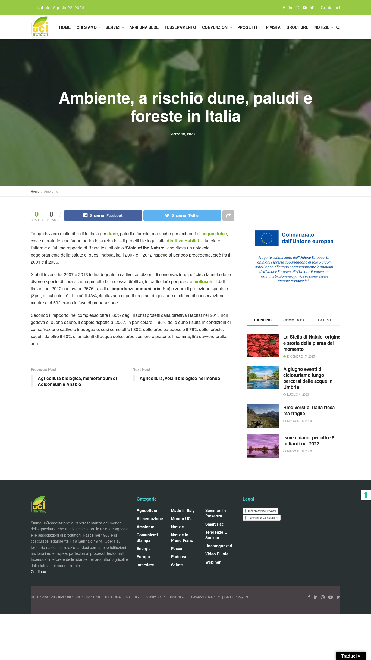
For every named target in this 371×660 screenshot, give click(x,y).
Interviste (145, 564)
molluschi (203, 281)
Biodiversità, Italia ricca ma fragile (309, 410)
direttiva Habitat (183, 240)
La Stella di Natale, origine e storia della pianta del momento (311, 342)
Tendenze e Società (216, 534)
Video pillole (216, 553)
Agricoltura (147, 510)
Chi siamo (87, 27)
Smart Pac (214, 524)
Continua (38, 571)
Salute (177, 564)
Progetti (247, 27)
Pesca (176, 548)
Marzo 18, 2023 (182, 133)
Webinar (213, 562)
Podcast (178, 556)
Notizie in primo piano (182, 537)
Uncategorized (218, 545)
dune (112, 233)
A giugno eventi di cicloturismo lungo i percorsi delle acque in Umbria (307, 378)
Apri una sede (144, 27)
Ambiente (51, 191)
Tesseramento (180, 27)
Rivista (273, 27)
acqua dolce (213, 233)
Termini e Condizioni (263, 518)
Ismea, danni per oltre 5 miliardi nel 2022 (308, 440)
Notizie (321, 27)
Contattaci (330, 7)
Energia (144, 548)
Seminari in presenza (215, 513)
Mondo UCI (181, 518)
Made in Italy (183, 510)
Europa (143, 556)
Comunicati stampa (147, 537)
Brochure (297, 27)
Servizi (113, 27)
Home (65, 27)
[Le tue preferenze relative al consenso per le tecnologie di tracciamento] (366, 495)
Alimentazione (150, 518)
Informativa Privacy (262, 511)
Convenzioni (215, 27)
